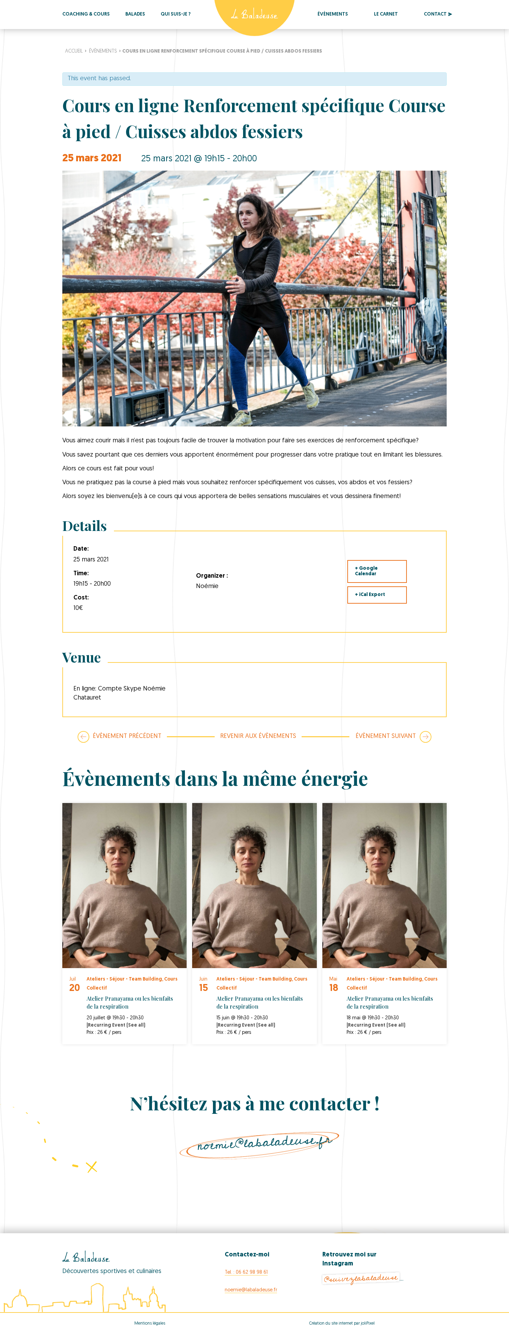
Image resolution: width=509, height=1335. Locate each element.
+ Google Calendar (366, 571)
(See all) (135, 1025)
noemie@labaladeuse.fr (264, 1142)
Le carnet (386, 14)
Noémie (207, 587)
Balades (135, 14)
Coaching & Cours (86, 14)
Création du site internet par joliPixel (342, 1324)
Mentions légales (149, 1324)
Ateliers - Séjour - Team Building (124, 979)
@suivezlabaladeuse (361, 1278)
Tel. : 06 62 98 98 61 (246, 1272)
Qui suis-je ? (176, 14)
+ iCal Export (370, 594)
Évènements (333, 14)
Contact (435, 14)
